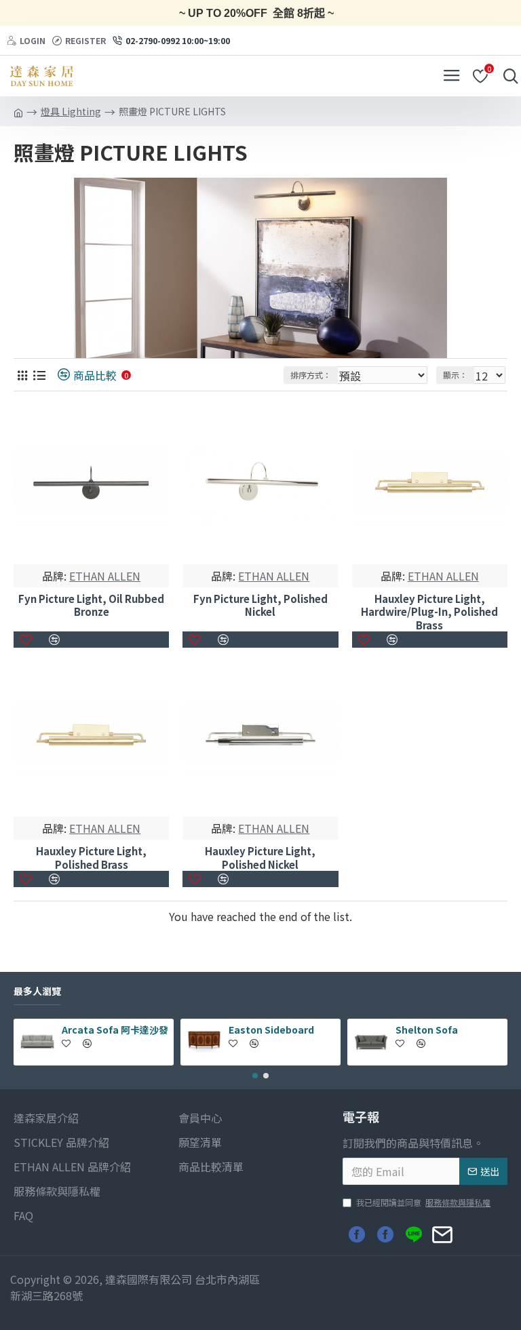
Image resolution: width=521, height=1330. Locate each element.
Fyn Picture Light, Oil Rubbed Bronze (91, 605)
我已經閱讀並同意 (423, 1202)
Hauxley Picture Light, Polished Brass (91, 857)
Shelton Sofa (426, 1029)
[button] (255, 1075)
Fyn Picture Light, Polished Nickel (260, 605)
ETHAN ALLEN (104, 576)
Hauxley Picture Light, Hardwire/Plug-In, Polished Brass (429, 612)
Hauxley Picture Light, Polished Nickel (260, 857)
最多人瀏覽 (37, 991)
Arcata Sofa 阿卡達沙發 (115, 1029)
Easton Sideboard (271, 1029)
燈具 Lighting (71, 111)
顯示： (455, 374)
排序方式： (310, 374)
